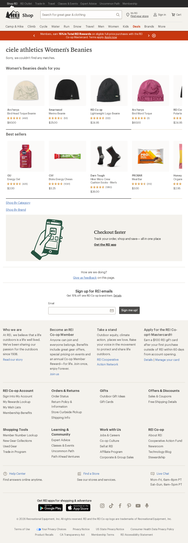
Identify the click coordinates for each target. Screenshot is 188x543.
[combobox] (81, 14)
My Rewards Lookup (16, 401)
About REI (155, 435)
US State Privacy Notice (110, 529)
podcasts (147, 506)
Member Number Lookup (20, 435)
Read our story (13, 359)
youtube (138, 506)
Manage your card (167, 359)
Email (51, 303)
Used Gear (10, 446)
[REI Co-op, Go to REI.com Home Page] (12, 14)
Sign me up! (129, 310)
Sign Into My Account (17, 396)
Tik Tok (111, 506)
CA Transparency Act (72, 534)
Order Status (60, 396)
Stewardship (156, 457)
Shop (27, 15)
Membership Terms (102, 534)
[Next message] (149, 35)
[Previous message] (34, 35)
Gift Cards (106, 401)
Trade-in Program (14, 451)
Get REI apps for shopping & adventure (64, 500)
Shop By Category (18, 202)
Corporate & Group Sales (117, 457)
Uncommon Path (62, 451)
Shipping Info (60, 417)
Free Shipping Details (162, 401)
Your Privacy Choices (53, 529)
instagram (102, 506)
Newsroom (155, 446)
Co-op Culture (109, 440)
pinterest (129, 506)
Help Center (17, 473)
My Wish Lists (12, 407)
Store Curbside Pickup (66, 412)
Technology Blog (159, 451)
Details (118, 295)
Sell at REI (106, 446)
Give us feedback (85, 277)
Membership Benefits (17, 412)
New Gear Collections (17, 440)
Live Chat (163, 473)
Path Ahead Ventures (65, 456)
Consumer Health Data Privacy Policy (152, 529)
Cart (178, 14)
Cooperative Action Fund (165, 440)
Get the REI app (105, 244)
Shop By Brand (16, 209)
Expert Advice (60, 440)
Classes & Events (62, 445)
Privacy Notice (81, 529)
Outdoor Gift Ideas (112, 396)
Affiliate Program (111, 451)
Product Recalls (44, 534)
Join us (54, 374)
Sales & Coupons (159, 396)
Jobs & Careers (110, 435)
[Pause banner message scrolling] (153, 35)
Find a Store (91, 473)
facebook (120, 506)
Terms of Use (22, 529)
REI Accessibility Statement (137, 534)
